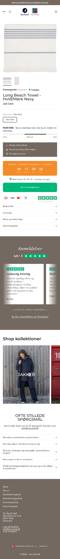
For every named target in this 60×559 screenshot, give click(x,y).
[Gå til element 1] (7, 81)
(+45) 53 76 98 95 (10, 527)
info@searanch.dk (30, 428)
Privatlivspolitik (10, 502)
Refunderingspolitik (12, 498)
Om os (6, 490)
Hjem (5, 487)
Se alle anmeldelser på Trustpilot (30, 317)
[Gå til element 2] (17, 81)
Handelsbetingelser (12, 494)
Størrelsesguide (10, 506)
